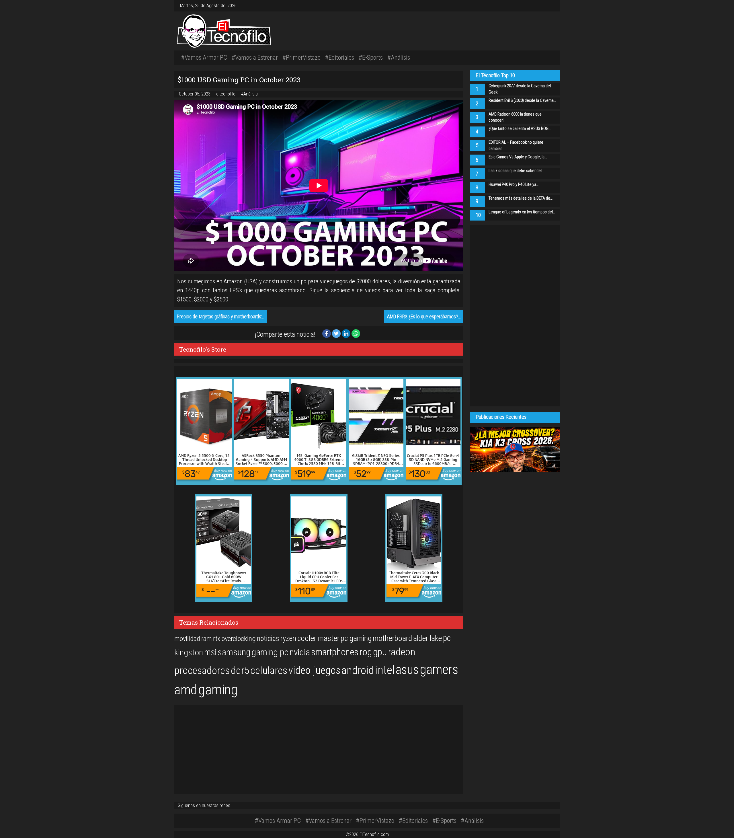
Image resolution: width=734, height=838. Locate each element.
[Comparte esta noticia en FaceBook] (327, 333)
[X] (548, 5)
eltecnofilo (226, 94)
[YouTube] (550, 5)
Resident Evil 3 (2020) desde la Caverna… (522, 100)
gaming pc (269, 652)
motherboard (392, 638)
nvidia (300, 652)
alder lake (427, 638)
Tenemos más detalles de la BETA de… (521, 198)
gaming (218, 689)
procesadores (202, 670)
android (357, 670)
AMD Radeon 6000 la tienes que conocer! (515, 117)
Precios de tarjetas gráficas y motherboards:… (221, 316)
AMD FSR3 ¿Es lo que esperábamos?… (424, 316)
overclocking (238, 638)
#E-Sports (371, 57)
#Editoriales (339, 57)
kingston (188, 652)
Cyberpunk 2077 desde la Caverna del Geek (520, 89)
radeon (401, 652)
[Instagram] (543, 5)
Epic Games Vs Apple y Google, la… (518, 157)
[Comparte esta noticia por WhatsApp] (356, 333)
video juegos (314, 670)
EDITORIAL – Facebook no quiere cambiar (516, 145)
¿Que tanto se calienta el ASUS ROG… (520, 128)
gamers (439, 669)
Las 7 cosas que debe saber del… (516, 170)
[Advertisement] (447, 30)
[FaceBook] (546, 5)
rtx (216, 639)
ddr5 (240, 670)
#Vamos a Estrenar (255, 57)
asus (407, 669)
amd (185, 689)
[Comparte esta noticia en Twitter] (337, 333)
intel (385, 670)
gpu (380, 652)
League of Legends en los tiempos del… (522, 212)
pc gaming (356, 638)
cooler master (318, 638)
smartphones (334, 652)
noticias (268, 638)
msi (210, 652)
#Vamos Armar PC (204, 57)
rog (366, 652)
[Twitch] (553, 5)
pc (447, 638)
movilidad (187, 639)
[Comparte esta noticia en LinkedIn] (347, 333)
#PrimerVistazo (301, 57)
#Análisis (398, 57)
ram (206, 639)
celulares (268, 670)
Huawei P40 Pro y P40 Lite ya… (513, 184)
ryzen (288, 638)
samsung (234, 652)
